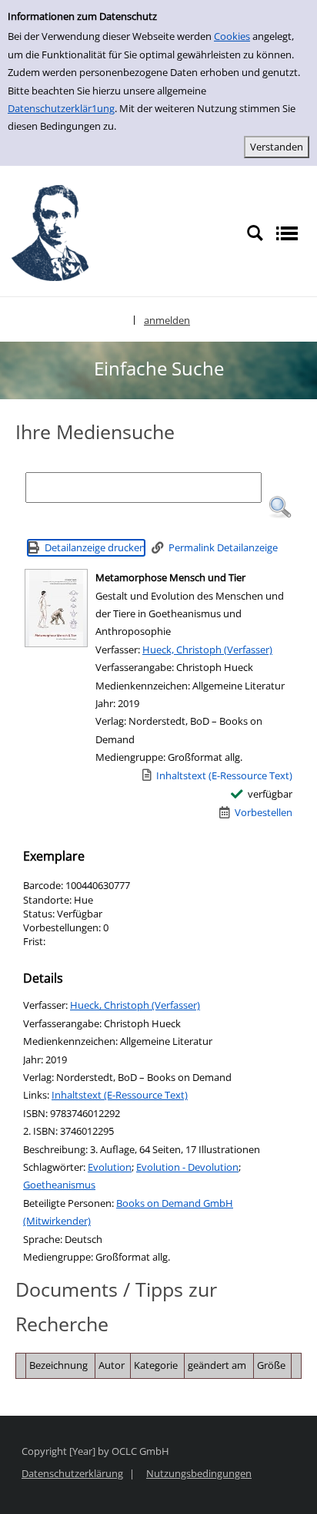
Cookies (232, 36)
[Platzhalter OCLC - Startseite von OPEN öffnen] (50, 233)
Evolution (110, 1167)
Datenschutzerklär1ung (61, 108)
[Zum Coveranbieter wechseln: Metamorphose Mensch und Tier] (56, 608)
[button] (280, 507)
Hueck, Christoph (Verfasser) (207, 649)
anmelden (167, 320)
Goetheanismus (59, 1185)
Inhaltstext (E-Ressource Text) (120, 1095)
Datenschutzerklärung (72, 1473)
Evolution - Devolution (187, 1167)
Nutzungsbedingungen (199, 1473)
